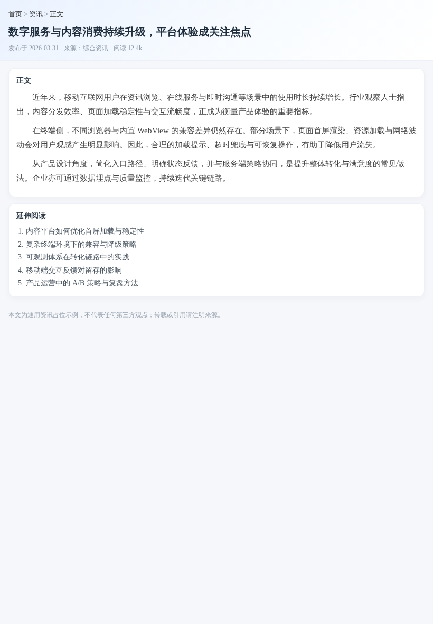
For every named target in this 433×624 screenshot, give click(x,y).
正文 (56, 14)
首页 (15, 14)
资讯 (36, 14)
